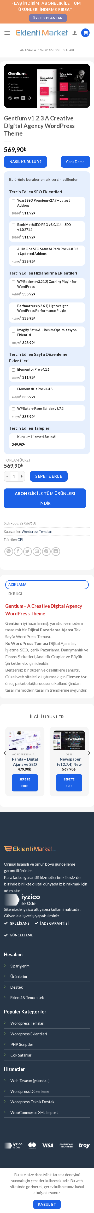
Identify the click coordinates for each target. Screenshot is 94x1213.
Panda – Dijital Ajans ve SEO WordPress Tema (25, 767)
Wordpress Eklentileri (28, 1034)
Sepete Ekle (48, 476)
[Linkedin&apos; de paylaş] (55, 551)
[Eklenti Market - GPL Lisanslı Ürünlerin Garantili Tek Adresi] (42, 33)
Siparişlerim (20, 966)
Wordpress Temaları (57, 50)
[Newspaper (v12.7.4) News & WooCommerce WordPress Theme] (69, 740)
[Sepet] (85, 32)
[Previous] (5, 763)
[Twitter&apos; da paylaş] (27, 551)
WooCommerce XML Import (34, 1112)
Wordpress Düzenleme (29, 1091)
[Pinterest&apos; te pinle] (46, 551)
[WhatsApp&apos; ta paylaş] (8, 551)
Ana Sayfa (28, 50)
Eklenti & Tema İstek (27, 997)
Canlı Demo (75, 161)
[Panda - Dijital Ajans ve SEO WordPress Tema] (24, 740)
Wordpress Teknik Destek (32, 1102)
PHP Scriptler (21, 1044)
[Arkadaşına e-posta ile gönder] (37, 551)
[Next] (89, 763)
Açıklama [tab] (17, 584)
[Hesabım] (74, 32)
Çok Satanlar (21, 1055)
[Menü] (7, 32)
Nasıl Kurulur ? (25, 161)
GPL (20, 540)
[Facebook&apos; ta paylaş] (18, 551)
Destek (16, 987)
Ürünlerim (18, 976)
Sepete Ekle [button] (25, 783)
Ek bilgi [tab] (15, 594)
